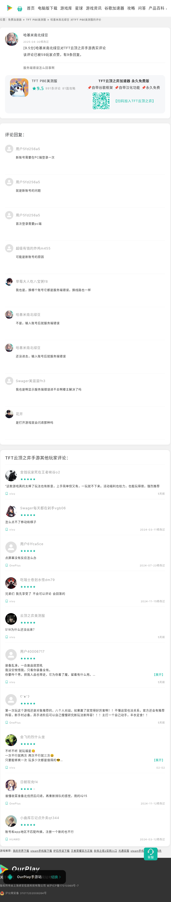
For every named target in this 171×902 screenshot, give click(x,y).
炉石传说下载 (61, 850)
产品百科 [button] (157, 8)
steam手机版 (139, 850)
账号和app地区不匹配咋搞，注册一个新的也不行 (39, 831)
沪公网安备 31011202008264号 (26, 893)
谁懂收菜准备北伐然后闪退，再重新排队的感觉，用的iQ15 (46, 796)
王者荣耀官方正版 (82, 850)
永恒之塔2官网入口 (105, 850)
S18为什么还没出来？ (20, 629)
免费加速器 (15, 19)
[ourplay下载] (17, 8)
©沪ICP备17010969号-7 (63, 885)
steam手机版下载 (41, 850)
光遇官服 (123, 850)
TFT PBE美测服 (36, 19)
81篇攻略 (68, 88)
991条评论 (53, 88)
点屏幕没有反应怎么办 (20, 558)
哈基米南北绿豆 (35, 35)
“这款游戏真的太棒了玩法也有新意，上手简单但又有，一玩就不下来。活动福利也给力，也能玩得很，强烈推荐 (82, 486)
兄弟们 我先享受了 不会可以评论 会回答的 (35, 593)
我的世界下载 (21, 850)
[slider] (40, 479)
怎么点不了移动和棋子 (20, 522)
